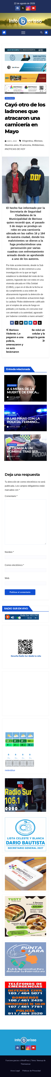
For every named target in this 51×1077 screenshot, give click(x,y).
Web (7, 578)
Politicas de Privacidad (31, 1071)
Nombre (9, 552)
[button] (41, 32)
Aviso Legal (15, 1071)
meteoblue (10, 770)
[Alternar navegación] (23, 32)
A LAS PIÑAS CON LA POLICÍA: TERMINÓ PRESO (23, 422)
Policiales (10, 98)
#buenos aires (11, 145)
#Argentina (27, 141)
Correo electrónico (14, 565)
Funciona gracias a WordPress (18, 1060)
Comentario (11, 496)
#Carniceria (25, 145)
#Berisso (38, 141)
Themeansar (25, 1064)
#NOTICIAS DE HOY (15, 149)
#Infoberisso (38, 145)
